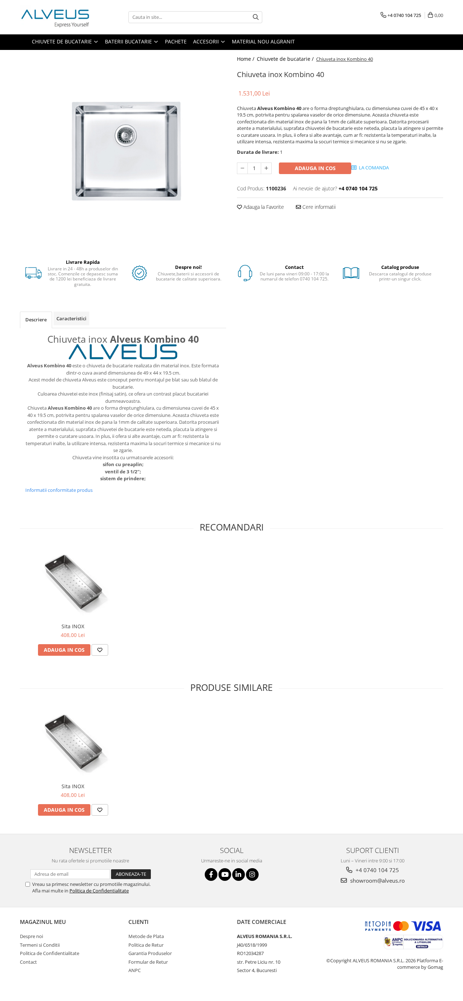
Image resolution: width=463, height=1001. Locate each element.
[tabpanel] (123, 151)
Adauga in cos (315, 168)
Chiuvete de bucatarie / (286, 58)
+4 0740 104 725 (376, 870)
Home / (246, 58)
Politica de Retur (145, 945)
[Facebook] (211, 874)
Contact (28, 962)
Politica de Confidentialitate (99, 890)
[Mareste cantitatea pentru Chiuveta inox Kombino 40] (266, 168)
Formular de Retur (148, 962)
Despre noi (31, 936)
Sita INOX (72, 626)
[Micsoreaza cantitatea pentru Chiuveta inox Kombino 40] (242, 168)
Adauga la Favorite (263, 206)
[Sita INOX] (73, 582)
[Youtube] (224, 874)
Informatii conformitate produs (59, 490)
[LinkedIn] (238, 874)
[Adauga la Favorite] (100, 650)
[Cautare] (255, 17)
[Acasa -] (56, 17)
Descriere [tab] (36, 319)
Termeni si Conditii (40, 945)
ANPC (134, 970)
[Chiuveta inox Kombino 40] (123, 151)
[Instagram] (252, 874)
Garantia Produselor (150, 953)
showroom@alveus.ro (377, 880)
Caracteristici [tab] (71, 318)
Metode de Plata (146, 936)
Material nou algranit (263, 41)
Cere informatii (318, 206)
